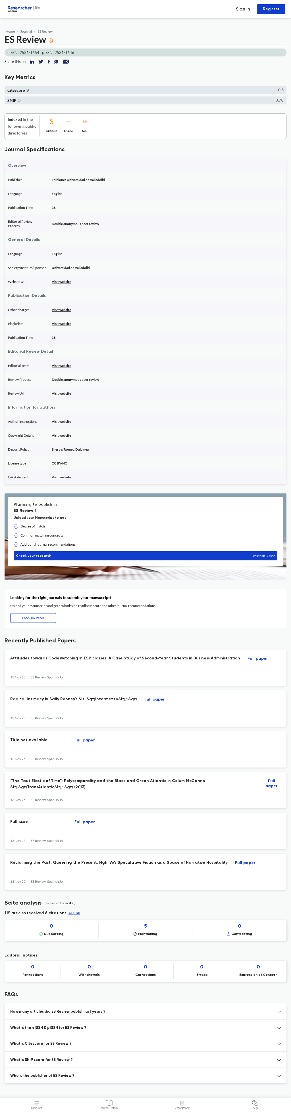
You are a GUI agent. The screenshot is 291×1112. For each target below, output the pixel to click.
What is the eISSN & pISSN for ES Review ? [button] (48, 1028)
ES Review (45, 31)
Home (10, 31)
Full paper (258, 659)
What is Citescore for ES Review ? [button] (41, 1044)
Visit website (61, 281)
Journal (26, 31)
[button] (27, 90)
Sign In (243, 9)
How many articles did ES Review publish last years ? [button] (57, 1012)
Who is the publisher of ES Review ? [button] (42, 1076)
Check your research (145, 556)
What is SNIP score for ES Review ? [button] (41, 1060)
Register (271, 9)
